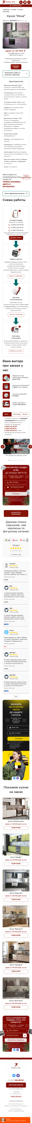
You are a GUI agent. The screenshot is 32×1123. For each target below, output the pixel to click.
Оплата (24, 414)
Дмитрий (12, 675)
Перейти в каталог (16, 351)
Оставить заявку (16, 237)
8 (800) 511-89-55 (17, 225)
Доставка (16, 414)
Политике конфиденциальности (15, 499)
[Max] (17, 778)
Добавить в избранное (16, 1101)
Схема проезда (16, 1096)
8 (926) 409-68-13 (17, 230)
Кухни (13, 9)
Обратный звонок (16, 1085)
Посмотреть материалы (16, 513)
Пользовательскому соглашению (15, 500)
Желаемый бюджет (17, 487)
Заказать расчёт (16, 67)
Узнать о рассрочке (16, 314)
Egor (11, 608)
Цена (6, 414)
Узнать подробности (26, 177)
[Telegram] (14, 778)
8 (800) (16, 1080)
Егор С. (12, 630)
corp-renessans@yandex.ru (16, 1088)
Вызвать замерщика (16, 276)
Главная (6, 9)
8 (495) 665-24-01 (17, 227)
